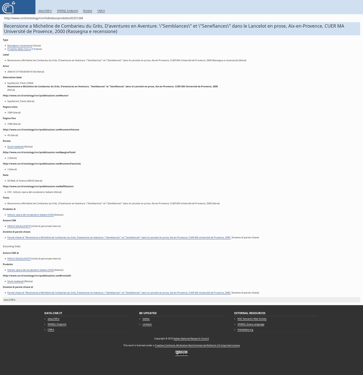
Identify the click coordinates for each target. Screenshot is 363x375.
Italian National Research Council (191, 338)
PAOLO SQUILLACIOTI (19, 226)
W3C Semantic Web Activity (252, 318)
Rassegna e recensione (19, 45)
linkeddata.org (245, 329)
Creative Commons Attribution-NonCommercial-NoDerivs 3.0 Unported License (197, 345)
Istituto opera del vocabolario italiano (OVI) (30, 214)
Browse (87, 10)
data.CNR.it (45, 10)
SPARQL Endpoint (67, 10)
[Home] (17, 7)
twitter (146, 318)
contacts (147, 324)
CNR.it (101, 10)
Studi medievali (15, 146)
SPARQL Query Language (251, 324)
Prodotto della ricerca (19, 49)
